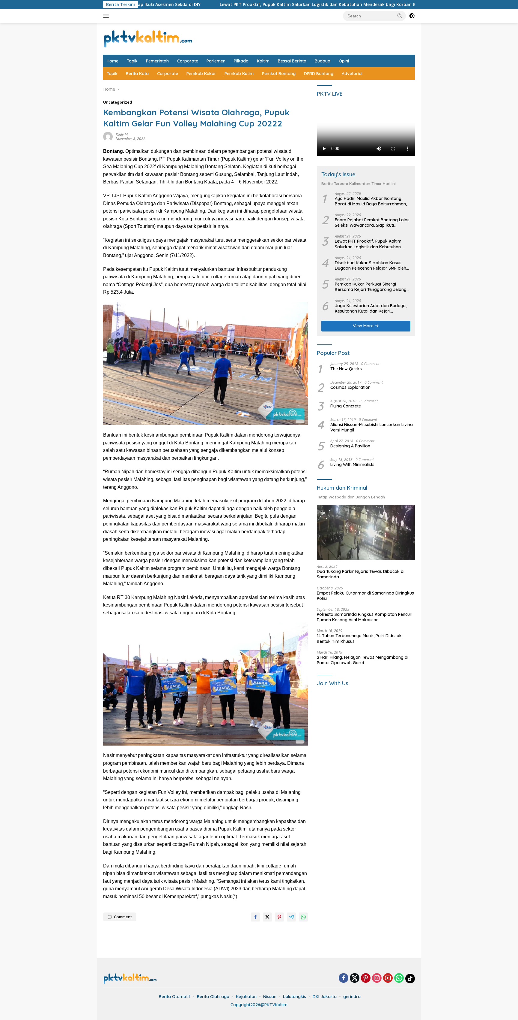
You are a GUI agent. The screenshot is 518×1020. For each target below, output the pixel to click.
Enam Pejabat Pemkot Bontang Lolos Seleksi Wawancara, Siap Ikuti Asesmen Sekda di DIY (372, 222)
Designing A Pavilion (350, 446)
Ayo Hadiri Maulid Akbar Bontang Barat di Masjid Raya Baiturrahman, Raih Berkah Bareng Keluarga (371, 201)
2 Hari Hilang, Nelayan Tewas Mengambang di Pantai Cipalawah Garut (362, 660)
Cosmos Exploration (350, 387)
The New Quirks (346, 368)
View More (364, 325)
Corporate (187, 61)
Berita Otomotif (174, 996)
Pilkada (241, 61)
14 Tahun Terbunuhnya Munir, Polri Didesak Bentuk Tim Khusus (359, 638)
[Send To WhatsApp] (303, 917)
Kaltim (263, 61)
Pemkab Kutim (239, 73)
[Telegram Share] (291, 917)
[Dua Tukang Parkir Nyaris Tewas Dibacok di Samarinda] (366, 532)
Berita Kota (137, 73)
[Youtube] (388, 978)
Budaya (322, 61)
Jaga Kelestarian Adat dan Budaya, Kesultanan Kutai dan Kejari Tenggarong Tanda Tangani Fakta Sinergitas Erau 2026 (370, 308)
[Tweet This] (267, 917)
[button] (400, 15)
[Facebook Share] (255, 917)
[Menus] (107, 16)
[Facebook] (343, 978)
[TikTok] (410, 978)
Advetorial (352, 73)
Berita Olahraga (213, 996)
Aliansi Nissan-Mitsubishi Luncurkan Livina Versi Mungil (371, 427)
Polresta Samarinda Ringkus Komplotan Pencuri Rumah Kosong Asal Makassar (364, 617)
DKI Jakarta (325, 996)
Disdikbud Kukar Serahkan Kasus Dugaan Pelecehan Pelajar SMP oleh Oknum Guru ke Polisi (370, 265)
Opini (344, 61)
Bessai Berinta (292, 61)
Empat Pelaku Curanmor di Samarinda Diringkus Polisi (365, 595)
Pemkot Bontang (279, 73)
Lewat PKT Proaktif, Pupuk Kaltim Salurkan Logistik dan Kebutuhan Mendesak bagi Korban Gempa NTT (266, 4)
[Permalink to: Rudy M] (108, 136)
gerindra (352, 996)
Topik (132, 61)
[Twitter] (354, 978)
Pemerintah (157, 61)
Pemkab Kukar (201, 73)
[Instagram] (377, 978)
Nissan (269, 996)
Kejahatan (246, 996)
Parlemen (216, 61)
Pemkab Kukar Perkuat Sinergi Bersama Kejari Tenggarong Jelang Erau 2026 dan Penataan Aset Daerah (370, 287)
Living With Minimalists (352, 465)
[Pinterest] (366, 978)
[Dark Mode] (412, 16)
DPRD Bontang (318, 73)
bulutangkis (294, 996)
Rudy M (122, 134)
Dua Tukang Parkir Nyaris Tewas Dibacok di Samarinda (360, 574)
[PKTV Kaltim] (148, 38)
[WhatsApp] (399, 978)
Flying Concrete (345, 406)
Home (112, 61)
